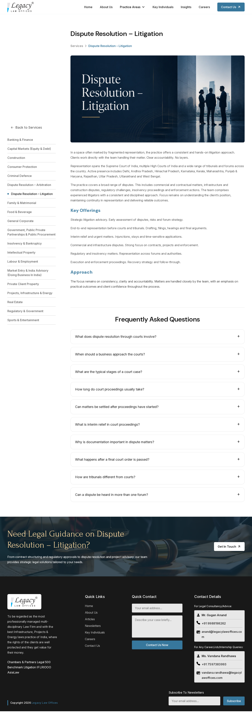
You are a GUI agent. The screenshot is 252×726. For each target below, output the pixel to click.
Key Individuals (163, 7)
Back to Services (28, 127)
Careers (204, 7)
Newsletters (93, 626)
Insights (186, 7)
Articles (90, 619)
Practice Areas (130, 7)
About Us (106, 7)
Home (88, 7)
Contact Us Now (157, 645)
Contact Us (92, 646)
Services (76, 46)
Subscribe (234, 701)
